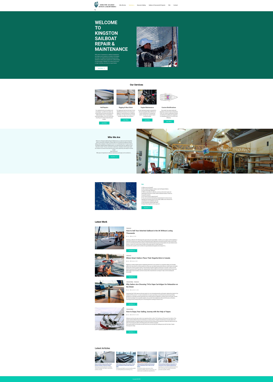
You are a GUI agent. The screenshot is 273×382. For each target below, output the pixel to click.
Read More (113, 157)
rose (128, 236)
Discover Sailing (141, 5)
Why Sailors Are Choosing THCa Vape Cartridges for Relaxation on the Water (152, 285)
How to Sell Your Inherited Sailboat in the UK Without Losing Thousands (149, 232)
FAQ (169, 5)
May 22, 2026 (133, 236)
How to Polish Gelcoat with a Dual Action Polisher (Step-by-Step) (103, 364)
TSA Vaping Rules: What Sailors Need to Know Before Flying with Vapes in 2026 (125, 365)
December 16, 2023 (135, 314)
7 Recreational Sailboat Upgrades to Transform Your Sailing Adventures (167, 364)
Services (131, 5)
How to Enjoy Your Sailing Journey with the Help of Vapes (148, 311)
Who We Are (122, 5)
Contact (175, 5)
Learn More (100, 68)
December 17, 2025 (135, 290)
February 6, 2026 (134, 261)
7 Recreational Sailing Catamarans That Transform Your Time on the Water (146, 365)
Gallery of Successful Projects (157, 5)
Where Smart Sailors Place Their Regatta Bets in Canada (148, 258)
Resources (129, 228)
